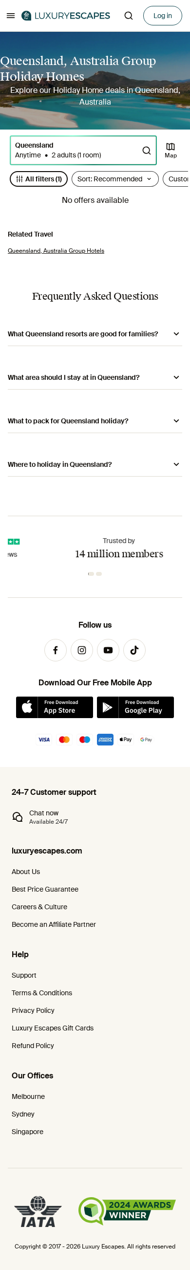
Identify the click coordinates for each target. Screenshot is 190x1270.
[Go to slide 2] (100, 574)
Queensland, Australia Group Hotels (56, 251)
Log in (162, 15)
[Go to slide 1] (92, 574)
